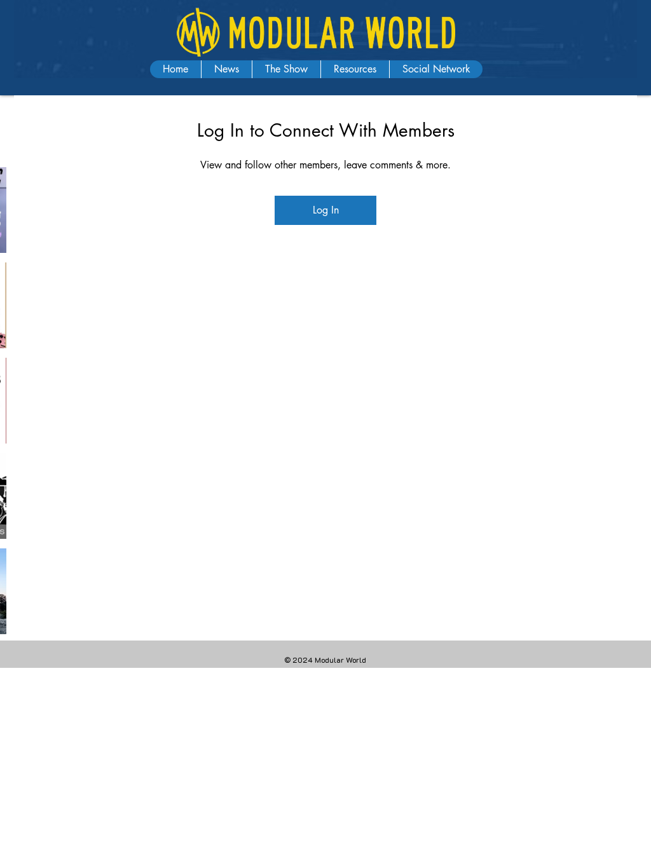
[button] (226, 69)
